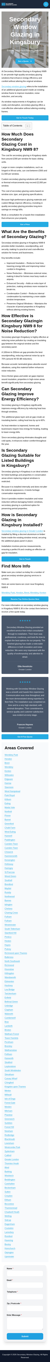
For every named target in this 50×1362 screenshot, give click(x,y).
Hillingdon (9, 973)
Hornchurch (10, 1248)
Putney (8, 949)
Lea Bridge (10, 989)
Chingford (9, 1082)
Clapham (9, 1010)
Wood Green (10, 876)
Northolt (8, 811)
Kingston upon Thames (15, 1087)
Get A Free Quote (25, 737)
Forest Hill (9, 1127)
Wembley (34, 593)
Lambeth (9, 1026)
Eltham (8, 1200)
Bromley (8, 1046)
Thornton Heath (12, 1163)
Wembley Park (8, 593)
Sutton (8, 1192)
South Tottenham (12, 929)
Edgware (9, 779)
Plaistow (8, 1115)
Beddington (10, 1180)
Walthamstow (11, 1050)
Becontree (9, 1204)
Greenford (9, 824)
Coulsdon (9, 1228)
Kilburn (8, 799)
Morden (8, 1107)
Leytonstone (10, 1066)
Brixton (8, 1030)
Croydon (8, 1196)
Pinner (8, 815)
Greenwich (9, 1119)
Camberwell (10, 1018)
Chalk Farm (10, 828)
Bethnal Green (11, 1002)
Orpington (9, 1252)
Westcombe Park (12, 1147)
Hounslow (9, 969)
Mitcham (8, 1111)
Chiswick (9, 852)
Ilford (7, 1167)
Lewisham (9, 1143)
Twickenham (10, 993)
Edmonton (9, 981)
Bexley (8, 1244)
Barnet (8, 820)
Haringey (9, 868)
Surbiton (8, 1123)
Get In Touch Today (25, 118)
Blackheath (10, 1139)
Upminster (9, 1256)
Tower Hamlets (11, 1038)
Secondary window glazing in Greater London (22, 531)
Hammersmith (11, 856)
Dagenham (10, 1224)
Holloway (9, 864)
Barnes (8, 900)
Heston (8, 941)
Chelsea (8, 909)
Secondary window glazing (14, 86)
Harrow (8, 783)
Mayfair (8, 888)
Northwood (10, 896)
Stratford (8, 1062)
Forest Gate (10, 1103)
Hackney (9, 985)
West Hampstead (12, 791)
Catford (8, 1155)
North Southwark (12, 961)
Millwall (8, 1095)
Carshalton (10, 1184)
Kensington (10, 860)
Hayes (8, 945)
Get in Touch (25, 559)
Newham (9, 1131)
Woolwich (9, 1176)
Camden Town (11, 844)
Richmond (9, 965)
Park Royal (10, 795)
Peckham (9, 1042)
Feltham (8, 1054)
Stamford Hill (10, 933)
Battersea (9, 957)
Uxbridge (9, 1006)
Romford (8, 1236)
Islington (8, 904)
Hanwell (8, 836)
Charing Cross (11, 913)
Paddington (10, 840)
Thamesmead (11, 1208)
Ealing (8, 803)
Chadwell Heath (12, 1212)
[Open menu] (45, 4)
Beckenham (10, 1188)
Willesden (9, 775)
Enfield (8, 998)
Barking (8, 1171)
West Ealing (10, 832)
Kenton (43, 593)
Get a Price (25, 224)
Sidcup (8, 1220)
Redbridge (9, 1135)
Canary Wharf (11, 1078)
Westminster (10, 925)
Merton (8, 1091)
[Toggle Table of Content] (26, 126)
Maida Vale (10, 807)
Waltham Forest (12, 1034)
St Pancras (10, 872)
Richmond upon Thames (16, 953)
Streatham (9, 1074)
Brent (26, 593)
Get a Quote (23, 61)
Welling (8, 1216)
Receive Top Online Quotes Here (25, 599)
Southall (8, 880)
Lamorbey (9, 1232)
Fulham (8, 917)
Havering (9, 1240)
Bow (7, 1022)
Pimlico (8, 937)
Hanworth (9, 1058)
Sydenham (9, 1151)
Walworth (9, 1014)
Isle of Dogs (10, 1099)
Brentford (9, 884)
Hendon (19, 593)
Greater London (12, 1159)
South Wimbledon (13, 1070)
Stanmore (9, 787)
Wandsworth (10, 977)
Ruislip (8, 892)
